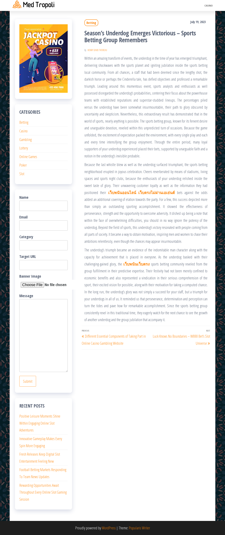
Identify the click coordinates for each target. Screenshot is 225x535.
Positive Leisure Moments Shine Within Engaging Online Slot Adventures (39, 423)
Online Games (28, 156)
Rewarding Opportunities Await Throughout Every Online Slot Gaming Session (43, 492)
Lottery (23, 148)
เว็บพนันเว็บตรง (136, 264)
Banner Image (30, 276)
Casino (208, 5)
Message (26, 295)
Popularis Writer (139, 527)
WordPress (109, 527)
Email (23, 217)
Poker (23, 165)
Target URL (27, 256)
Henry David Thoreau (97, 50)
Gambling (25, 139)
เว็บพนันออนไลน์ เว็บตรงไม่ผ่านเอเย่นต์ (141, 192)
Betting (91, 23)
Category (26, 236)
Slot (21, 173)
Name (23, 197)
